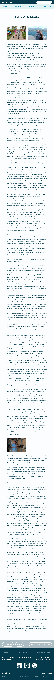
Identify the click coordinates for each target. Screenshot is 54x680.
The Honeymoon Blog (43, 657)
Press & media (6, 659)
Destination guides (42, 655)
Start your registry (44, 2)
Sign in (19, 644)
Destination (47, 6)
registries (18, 6)
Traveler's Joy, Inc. (7, 676)
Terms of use (36, 673)
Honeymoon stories (25, 655)
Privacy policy (47, 673)
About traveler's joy (9, 655)
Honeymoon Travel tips (43, 659)
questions (32, 6)
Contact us (8, 644)
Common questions (8, 657)
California (28, 20)
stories (5, 6)
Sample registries (25, 657)
